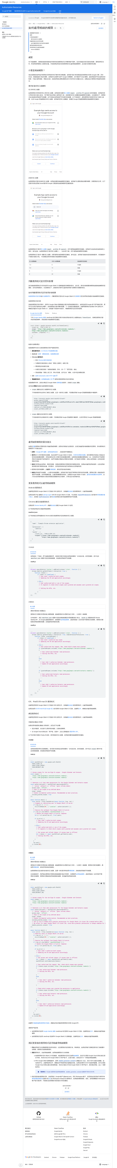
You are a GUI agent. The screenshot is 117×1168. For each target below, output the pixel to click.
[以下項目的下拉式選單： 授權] (40, 2)
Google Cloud (86, 1145)
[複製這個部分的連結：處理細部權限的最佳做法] (53, 442)
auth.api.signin (47, 495)
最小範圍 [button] (32, 606)
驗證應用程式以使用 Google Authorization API (27, 11)
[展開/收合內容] (40, 33)
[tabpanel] (67, 329)
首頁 (30, 23)
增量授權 (53, 469)
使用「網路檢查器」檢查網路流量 (48, 354)
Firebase (85, 1136)
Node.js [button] (54, 313)
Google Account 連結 (50, 11)
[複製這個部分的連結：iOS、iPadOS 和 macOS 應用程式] (56, 702)
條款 (26, 1164)
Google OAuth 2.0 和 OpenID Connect (64, 1136)
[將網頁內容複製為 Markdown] (60, 28)
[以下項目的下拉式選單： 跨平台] (49, 2)
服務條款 (27, 1131)
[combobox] (88, 2)
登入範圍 (67, 93)
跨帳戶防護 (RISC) (57, 2)
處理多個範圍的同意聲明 (94, 474)
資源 (60, 11)
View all (85, 1150)
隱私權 (31, 1164)
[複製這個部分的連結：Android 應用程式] (43, 488)
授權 (36, 2)
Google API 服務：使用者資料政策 (46, 452)
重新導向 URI (73, 731)
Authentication (25, 2)
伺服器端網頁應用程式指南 (41, 1023)
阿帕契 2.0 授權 (71, 1098)
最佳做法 (70, 491)
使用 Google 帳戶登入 (60, 1134)
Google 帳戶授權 (6, 11)
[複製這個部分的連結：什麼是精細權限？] (46, 71)
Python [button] (47, 313)
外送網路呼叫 (46, 296)
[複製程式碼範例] (104, 323)
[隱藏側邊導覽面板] (20, 1165)
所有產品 (94, 1157)
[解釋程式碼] (98, 323)
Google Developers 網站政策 (90, 1098)
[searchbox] (11, 16)
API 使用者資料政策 (30, 1134)
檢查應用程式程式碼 (35, 296)
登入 (114, 2)
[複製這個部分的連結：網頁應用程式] (40, 714)
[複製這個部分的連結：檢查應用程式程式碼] (42, 301)
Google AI (86, 1157)
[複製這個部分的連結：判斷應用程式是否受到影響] (55, 281)
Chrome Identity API (40, 505)
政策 (66, 2)
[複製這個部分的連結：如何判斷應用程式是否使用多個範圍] (57, 293)
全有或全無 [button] (33, 552)
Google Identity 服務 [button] (36, 313)
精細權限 (76, 1055)
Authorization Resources (11, 7)
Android (85, 1131)
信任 (49, 1078)
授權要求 (78, 296)
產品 (34, 23)
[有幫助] (101, 23)
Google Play (86, 1147)
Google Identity (41, 23)
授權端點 (59, 382)
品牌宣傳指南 (28, 1136)
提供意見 (101, 28)
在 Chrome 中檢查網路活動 (49, 351)
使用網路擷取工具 (46, 379)
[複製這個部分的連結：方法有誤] (35, 547)
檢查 (53, 497)
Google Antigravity (88, 1142)
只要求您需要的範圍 (79, 455)
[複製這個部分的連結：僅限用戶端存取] (40, 1028)
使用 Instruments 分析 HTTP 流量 (45, 376)
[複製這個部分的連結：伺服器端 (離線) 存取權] (44, 722)
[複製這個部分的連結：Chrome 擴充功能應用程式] (51, 502)
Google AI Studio (87, 1139)
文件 (79, 708)
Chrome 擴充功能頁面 (45, 360)
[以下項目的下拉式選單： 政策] (70, 2)
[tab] (36, 313)
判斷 (34, 446)
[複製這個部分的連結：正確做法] (35, 602)
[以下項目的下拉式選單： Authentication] (32, 2)
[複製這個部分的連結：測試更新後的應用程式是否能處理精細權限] (69, 1043)
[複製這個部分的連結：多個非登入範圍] (40, 178)
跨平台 (45, 2)
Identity (12, 2)
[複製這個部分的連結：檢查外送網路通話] (41, 344)
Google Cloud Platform (74, 1157)
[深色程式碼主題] (101, 323)
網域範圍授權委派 (37, 1078)
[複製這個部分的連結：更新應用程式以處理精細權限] (57, 483)
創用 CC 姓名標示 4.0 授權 (52, 1098)
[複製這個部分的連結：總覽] (34, 58)
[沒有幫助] (104, 23)
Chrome (85, 1134)
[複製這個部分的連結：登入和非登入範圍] (41, 90)
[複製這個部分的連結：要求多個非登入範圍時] (47, 86)
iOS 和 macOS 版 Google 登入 (45, 708)
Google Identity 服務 (40, 317)
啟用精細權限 (64, 620)
